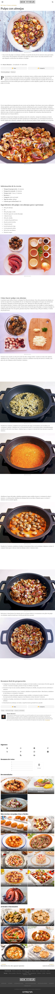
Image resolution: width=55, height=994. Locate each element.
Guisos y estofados (19, 710)
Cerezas (27, 972)
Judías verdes (43, 970)
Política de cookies (42, 983)
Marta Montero (11, 713)
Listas (30, 974)
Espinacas (25, 974)
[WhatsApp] (20, 748)
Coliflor (43, 973)
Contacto (51, 983)
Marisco (13, 72)
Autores (10, 983)
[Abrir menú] (2, 2)
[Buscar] (52, 2)
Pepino (33, 970)
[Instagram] (34, 752)
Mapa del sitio (27, 985)
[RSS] (20, 755)
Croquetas (24, 973)
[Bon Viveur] (27, 2)
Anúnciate (3, 983)
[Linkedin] (48, 752)
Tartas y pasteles (12, 973)
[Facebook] (48, 748)
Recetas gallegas (5, 72)
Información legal (18, 983)
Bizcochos (19, 973)
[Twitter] (7, 752)
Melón (37, 970)
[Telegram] (34, 748)
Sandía (48, 970)
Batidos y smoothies (16, 970)
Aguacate (48, 973)
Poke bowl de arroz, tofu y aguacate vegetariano (12, 965)
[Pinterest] (20, 752)
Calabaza (39, 973)
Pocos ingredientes (32, 973)
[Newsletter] (34, 755)
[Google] (7, 748)
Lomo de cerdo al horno (48, 965)
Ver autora (47, 720)
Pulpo (2, 710)
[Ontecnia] (27, 992)
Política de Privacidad (30, 983)
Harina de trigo (9, 710)
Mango (29, 970)
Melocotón (24, 970)
